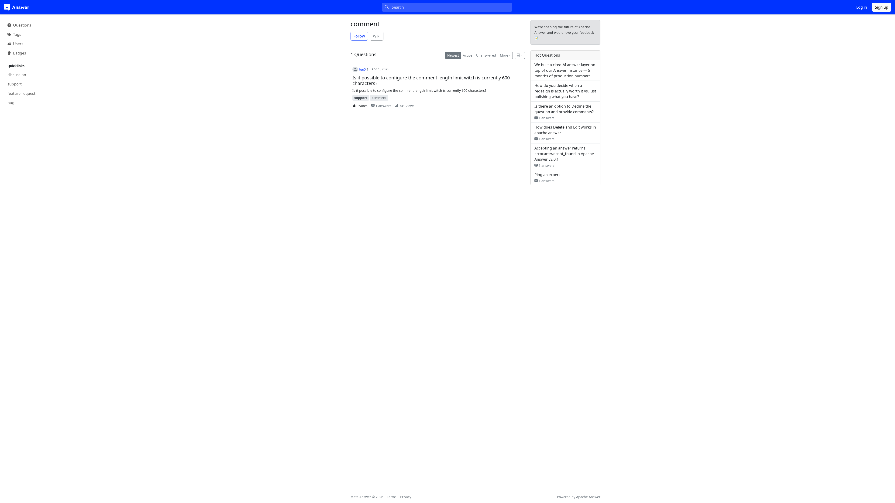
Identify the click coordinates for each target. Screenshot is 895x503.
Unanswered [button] (486, 55)
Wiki (376, 36)
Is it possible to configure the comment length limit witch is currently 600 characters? (431, 80)
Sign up (881, 7)
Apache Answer (588, 497)
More (504, 55)
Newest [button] (453, 55)
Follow (359, 36)
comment (365, 23)
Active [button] (467, 55)
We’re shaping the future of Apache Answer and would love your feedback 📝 (564, 32)
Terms (391, 497)
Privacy (405, 497)
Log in (861, 7)
